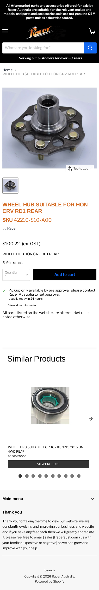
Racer (12, 228)
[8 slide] (66, 476)
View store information (22, 305)
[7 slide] (59, 476)
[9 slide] (72, 476)
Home (7, 70)
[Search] (90, 47)
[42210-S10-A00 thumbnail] (10, 185)
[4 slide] (40, 476)
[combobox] (43, 47)
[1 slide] (20, 476)
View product (48, 464)
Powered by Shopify (49, 581)
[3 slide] (33, 476)
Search (49, 570)
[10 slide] (78, 476)
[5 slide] (46, 476)
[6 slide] (53, 476)
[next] (90, 419)
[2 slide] (27, 476)
